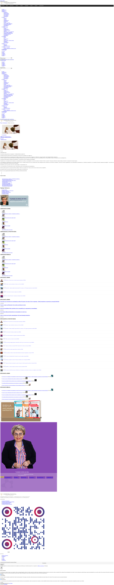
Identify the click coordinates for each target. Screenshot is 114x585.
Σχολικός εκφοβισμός (7, 92)
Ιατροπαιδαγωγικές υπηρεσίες (6, 192)
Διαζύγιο (5, 39)
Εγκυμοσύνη (6, 12)
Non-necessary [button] (2, 578)
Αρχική (3, 9)
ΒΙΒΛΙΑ (7, 5)
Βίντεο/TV (5, 44)
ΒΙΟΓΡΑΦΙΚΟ (2, 5)
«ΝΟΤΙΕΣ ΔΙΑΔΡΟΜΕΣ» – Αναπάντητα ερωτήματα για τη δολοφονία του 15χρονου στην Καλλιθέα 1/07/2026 (15, 366)
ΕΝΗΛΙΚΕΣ (26, 5)
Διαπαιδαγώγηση (6, 20)
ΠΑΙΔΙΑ (17, 5)
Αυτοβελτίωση (6, 38)
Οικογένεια (3, 556)
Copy (10, 583)
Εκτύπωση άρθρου (3, 139)
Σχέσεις (5, 37)
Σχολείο (5, 28)
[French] (7, 59)
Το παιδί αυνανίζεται (5, 221)
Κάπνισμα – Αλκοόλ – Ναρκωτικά (9, 31)
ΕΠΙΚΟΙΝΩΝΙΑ (41, 5)
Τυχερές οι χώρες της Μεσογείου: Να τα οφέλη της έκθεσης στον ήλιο (12, 378)
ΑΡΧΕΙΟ (36, 5)
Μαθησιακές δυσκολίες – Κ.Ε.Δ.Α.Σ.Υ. (7, 190)
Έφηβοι (3, 558)
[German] (9, 59)
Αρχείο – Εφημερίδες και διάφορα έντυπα (10, 48)
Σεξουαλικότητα (6, 29)
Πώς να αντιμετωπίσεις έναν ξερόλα (7, 229)
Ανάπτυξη (5, 80)
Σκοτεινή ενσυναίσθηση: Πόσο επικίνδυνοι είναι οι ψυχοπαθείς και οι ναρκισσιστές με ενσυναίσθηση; (18, 308)
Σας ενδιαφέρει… (6, 15)
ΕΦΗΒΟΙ (21, 5)
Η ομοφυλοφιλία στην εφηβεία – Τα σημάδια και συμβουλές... (11, 213)
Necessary (2, 574)
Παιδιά (3, 557)
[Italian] (12, 59)
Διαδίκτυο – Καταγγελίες (5, 191)
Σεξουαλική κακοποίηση (7, 24)
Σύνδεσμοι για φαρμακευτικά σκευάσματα (8, 501)
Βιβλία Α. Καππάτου (5, 555)
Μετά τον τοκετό (6, 13)
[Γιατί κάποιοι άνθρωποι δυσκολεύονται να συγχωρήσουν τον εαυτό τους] (27, 383)
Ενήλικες (3, 559)
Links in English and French (6, 503)
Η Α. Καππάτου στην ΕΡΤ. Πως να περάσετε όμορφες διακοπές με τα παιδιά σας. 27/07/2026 (13, 349)
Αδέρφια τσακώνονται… (5, 136)
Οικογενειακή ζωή (6, 76)
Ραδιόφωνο (5, 45)
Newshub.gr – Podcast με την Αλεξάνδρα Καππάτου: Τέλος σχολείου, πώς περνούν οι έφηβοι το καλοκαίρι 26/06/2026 (15, 356)
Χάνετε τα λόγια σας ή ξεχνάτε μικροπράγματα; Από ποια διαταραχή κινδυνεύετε (15, 315)
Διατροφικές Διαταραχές (5, 193)
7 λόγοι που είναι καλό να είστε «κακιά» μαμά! (8, 217)
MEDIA (31, 5)
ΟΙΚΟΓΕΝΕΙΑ (11, 5)
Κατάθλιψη (5, 41)
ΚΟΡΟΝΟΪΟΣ (4, 112)
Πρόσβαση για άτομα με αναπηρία (7, 504)
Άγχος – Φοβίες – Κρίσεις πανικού (9, 40)
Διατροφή (5, 19)
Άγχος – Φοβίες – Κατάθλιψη (8, 23)
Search (1, 68)
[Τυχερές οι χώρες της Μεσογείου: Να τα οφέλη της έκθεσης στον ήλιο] (27, 378)
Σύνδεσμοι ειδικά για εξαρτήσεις (6, 502)
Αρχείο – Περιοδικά (7, 47)
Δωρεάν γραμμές (4, 189)
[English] (4, 59)
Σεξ (4, 100)
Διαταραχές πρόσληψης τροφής (8, 33)
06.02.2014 (2, 138)
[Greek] (1, 59)
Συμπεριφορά (6, 21)
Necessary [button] (1, 573)
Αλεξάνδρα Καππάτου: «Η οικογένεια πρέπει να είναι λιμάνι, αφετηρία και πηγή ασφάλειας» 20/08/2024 (15, 280)
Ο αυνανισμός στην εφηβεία (6, 225)
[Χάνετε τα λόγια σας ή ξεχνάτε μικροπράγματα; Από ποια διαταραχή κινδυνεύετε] (29, 385)
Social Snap (5, 584)
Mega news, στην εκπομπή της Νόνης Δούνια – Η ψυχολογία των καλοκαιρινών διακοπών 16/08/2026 (14, 335)
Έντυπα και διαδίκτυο (7, 108)
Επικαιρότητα (6, 16)
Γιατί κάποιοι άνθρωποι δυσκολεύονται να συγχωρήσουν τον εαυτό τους (13, 311)
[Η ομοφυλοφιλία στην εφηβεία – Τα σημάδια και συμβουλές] (3, 212)
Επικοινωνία (4, 560)
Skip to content (2, 0)
